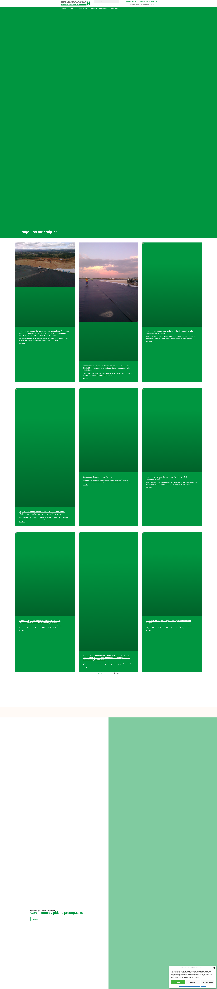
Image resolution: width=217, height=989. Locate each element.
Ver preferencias (207, 982)
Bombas (63, 8)
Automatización (114, 8)
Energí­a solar (93, 8)
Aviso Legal (203, 986)
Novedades (139, 4)
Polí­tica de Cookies (184, 986)
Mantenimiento (103, 8)
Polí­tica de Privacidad (194, 986)
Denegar (192, 982)
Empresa (132, 4)
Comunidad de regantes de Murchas (97, 477)
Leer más (22, 343)
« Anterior (99, 673)
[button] (213, 968)
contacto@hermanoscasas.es (147, 1)
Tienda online (146, 4)
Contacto (153, 4)
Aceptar (178, 982)
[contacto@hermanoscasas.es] (156, 2)
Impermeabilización (82, 8)
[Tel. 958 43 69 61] (135, 1)
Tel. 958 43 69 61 (130, 1)
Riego (71, 8)
